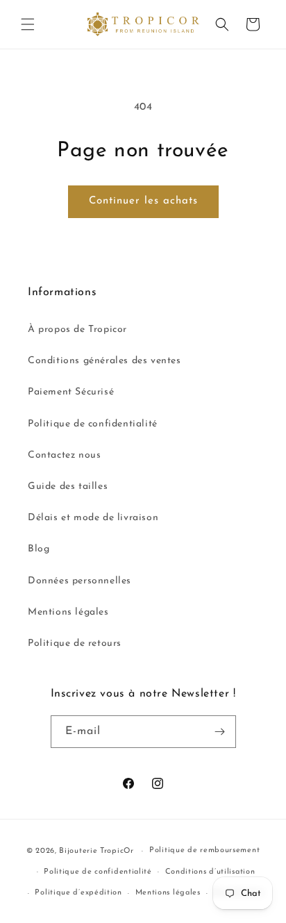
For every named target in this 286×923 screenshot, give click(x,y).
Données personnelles (79, 581)
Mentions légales (68, 612)
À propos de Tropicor (77, 329)
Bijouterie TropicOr (96, 851)
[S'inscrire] (220, 731)
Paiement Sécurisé (71, 392)
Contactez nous (64, 455)
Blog (38, 549)
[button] (27, 24)
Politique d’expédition (78, 893)
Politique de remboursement (204, 850)
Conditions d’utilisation (210, 872)
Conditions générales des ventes (104, 361)
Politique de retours (74, 643)
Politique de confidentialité (93, 424)
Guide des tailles (68, 486)
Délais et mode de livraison (93, 518)
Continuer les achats (143, 201)
